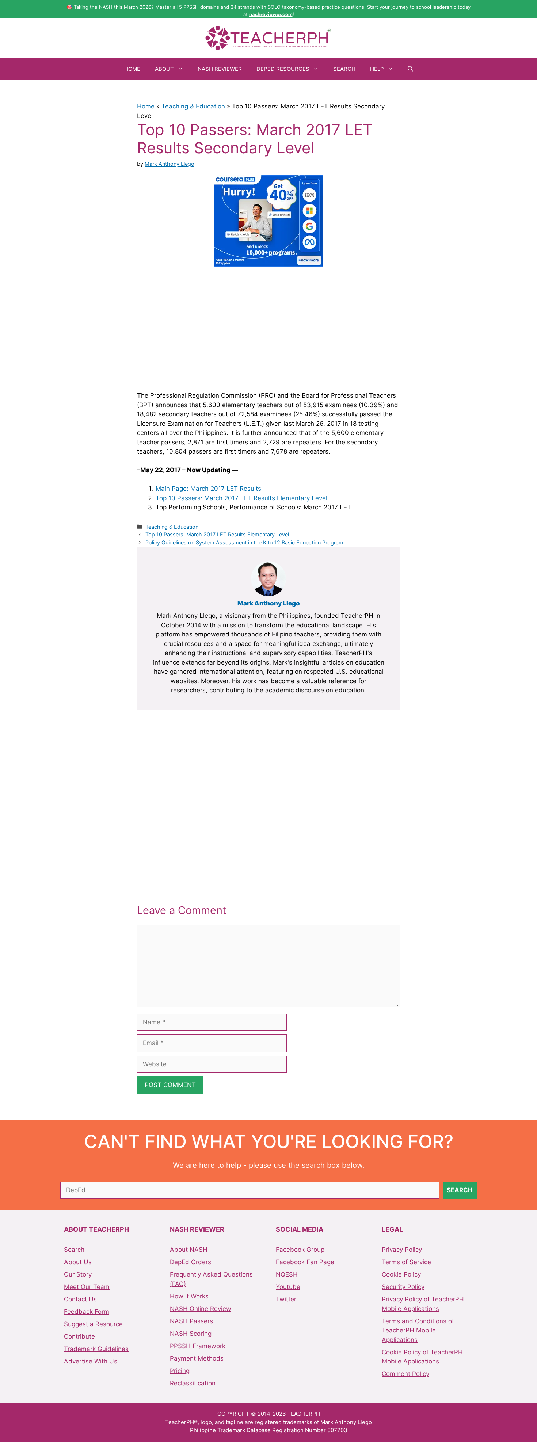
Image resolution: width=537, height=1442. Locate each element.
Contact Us (80, 1299)
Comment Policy (405, 1373)
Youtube (288, 1286)
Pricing (180, 1370)
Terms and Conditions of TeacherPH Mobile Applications (418, 1330)
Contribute (79, 1336)
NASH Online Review (200, 1308)
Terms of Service (406, 1262)
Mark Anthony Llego (268, 603)
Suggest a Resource (93, 1324)
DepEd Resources (282, 68)
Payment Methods (197, 1358)
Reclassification (193, 1383)
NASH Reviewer (220, 68)
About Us (78, 1262)
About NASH (188, 1249)
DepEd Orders (190, 1262)
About (164, 68)
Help (377, 68)
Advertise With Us (90, 1361)
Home (132, 68)
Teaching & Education (193, 106)
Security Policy (403, 1286)
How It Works (189, 1296)
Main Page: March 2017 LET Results (208, 488)
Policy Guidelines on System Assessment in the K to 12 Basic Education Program (244, 542)
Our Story (78, 1274)
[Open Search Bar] (410, 69)
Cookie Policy (401, 1274)
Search (344, 68)
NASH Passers (191, 1321)
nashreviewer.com (271, 14)
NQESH (287, 1274)
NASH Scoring (191, 1333)
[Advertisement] (268, 327)
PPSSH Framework (197, 1346)
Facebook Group (300, 1249)
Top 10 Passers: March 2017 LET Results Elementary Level (241, 498)
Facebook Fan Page (305, 1262)
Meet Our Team (87, 1286)
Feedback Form (86, 1311)
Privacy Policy (402, 1249)
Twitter (286, 1299)
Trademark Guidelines (96, 1349)
